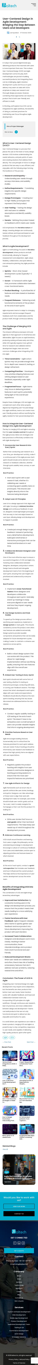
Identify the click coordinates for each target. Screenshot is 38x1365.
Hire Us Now (9, 132)
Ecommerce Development (19, 1331)
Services (19, 1282)
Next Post (31, 1042)
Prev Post (7, 1042)
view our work (19, 1206)
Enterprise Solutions (19, 1337)
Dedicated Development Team (19, 1324)
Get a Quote (19, 1251)
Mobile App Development (19, 1318)
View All (5, 1149)
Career (19, 1292)
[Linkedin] (19, 1243)
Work (19, 1279)
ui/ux (12, 1037)
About (19, 1276)
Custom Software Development (19, 1312)
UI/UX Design (19, 1334)
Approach (19, 1288)
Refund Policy (24, 1359)
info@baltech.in (21, 1264)
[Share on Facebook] (16, 37)
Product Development (19, 1321)
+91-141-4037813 (25, 1261)
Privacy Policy (13, 1359)
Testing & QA (19, 1328)
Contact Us (19, 1214)
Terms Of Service (19, 1363)
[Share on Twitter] (19, 37)
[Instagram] (23, 1243)
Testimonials (19, 1285)
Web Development (19, 1315)
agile (5, 1037)
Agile (6, 1172)
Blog (19, 1295)
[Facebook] (14, 1243)
